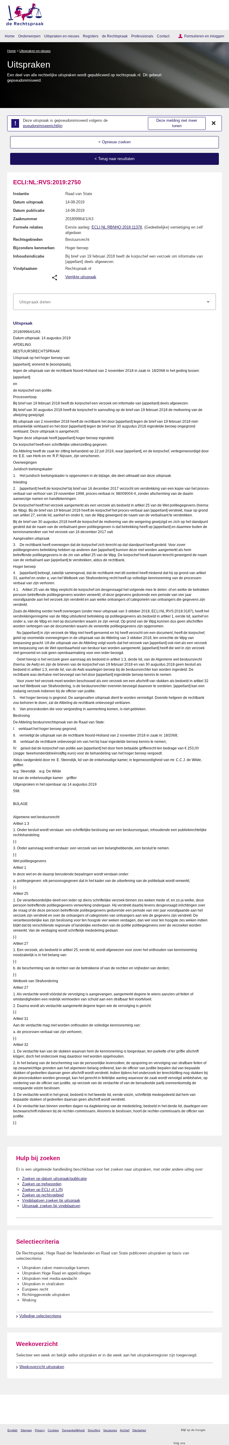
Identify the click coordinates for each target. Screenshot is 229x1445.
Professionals (142, 36)
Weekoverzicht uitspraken (41, 1367)
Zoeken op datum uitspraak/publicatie (54, 1178)
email (218, 1430)
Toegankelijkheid (73, 1430)
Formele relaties (28, 227)
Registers (90, 36)
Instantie (21, 193)
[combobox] (114, 301)
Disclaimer (139, 1430)
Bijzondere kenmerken (34, 248)
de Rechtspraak (115, 36)
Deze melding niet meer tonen (176, 123)
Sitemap (26, 1430)
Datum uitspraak (28, 202)
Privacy (40, 1430)
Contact (163, 36)
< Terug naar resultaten (114, 158)
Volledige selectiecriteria (40, 1316)
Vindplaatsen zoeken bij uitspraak (51, 1200)
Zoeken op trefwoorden (41, 1184)
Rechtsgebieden (28, 239)
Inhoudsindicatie (28, 256)
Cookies (53, 1430)
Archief (124, 1430)
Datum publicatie (28, 210)
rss (211, 1430)
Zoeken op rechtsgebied (43, 1195)
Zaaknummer (25, 219)
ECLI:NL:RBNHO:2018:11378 (117, 227)
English (12, 1430)
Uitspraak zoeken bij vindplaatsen (51, 1206)
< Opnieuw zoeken (114, 142)
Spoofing (94, 1430)
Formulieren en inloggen (204, 36)
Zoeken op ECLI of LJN (42, 1189)
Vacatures (110, 1430)
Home (10, 36)
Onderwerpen (29, 36)
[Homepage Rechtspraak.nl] (23, 13)
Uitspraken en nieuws (61, 36)
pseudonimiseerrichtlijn (42, 126)
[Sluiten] (214, 123)
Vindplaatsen (25, 268)
